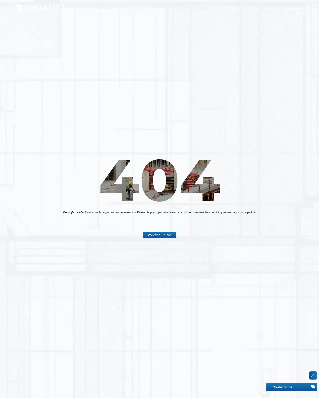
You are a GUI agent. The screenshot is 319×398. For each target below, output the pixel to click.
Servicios (252, 8)
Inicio (214, 8)
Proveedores (294, 8)
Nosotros (230, 8)
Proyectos (272, 8)
